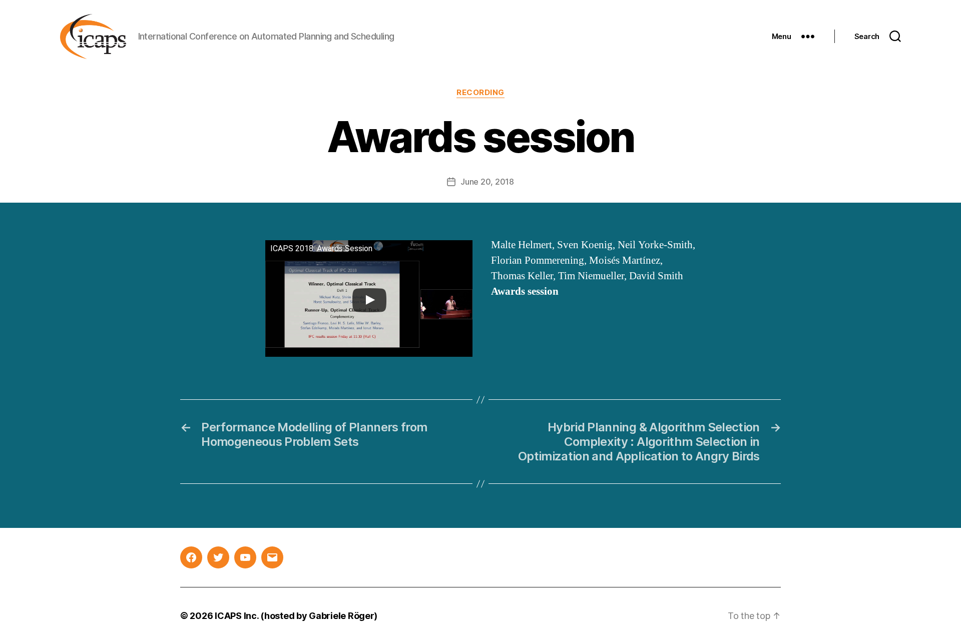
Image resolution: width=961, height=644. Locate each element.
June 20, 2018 (487, 182)
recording (480, 92)
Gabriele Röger (341, 615)
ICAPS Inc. (236, 615)
